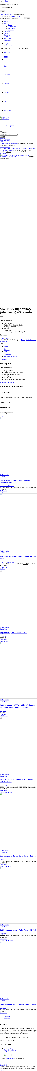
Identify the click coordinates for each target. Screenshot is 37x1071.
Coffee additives (12, 26)
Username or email (9, 4)
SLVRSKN (3, 341)
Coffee (10, 25)
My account (7, 40)
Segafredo (3, 636)
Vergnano (3, 711)
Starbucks (11, 486)
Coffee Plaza (9, 1058)
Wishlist (6, 43)
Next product (4, 153)
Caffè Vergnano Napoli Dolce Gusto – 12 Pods (18, 1004)
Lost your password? (6, 14)
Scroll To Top (4, 1065)
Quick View (3, 476)
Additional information (7, 382)
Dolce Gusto (4, 486)
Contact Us (7, 1051)
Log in (2, 11)
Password (6, 7)
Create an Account (15, 16)
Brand (23, 340)
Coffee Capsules (13, 143)
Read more (3, 639)
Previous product (5, 147)
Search (28, 18)
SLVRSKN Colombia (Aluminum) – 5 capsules (14, 157)
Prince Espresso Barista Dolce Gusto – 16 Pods (18, 856)
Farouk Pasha (4, 785)
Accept (2, 1070)
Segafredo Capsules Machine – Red (13, 633)
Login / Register (8, 45)
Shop (5, 23)
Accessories (11, 28)
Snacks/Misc (7, 38)
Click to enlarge (4, 304)
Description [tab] (7, 354)
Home (5, 21)
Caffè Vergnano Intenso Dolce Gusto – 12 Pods (18, 930)
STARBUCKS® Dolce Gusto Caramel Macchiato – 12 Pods (15, 481)
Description (3, 359)
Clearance (7, 35)
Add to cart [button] (3, 491)
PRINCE (3, 859)
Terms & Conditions (10, 1050)
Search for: (3, 18)
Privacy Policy (8, 1048)
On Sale (6, 33)
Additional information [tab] (10, 356)
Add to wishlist (4, 338)
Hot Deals (7, 31)
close (6, 1)
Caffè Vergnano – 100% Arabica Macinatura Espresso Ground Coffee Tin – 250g (17, 706)
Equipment (11, 30)
